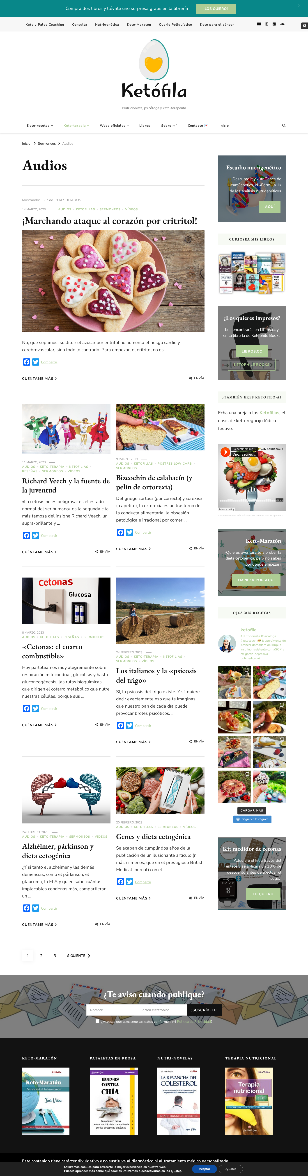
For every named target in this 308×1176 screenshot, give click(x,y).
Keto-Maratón (139, 24)
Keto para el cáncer (217, 24)
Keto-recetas (38, 125)
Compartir (49, 362)
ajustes (176, 1171)
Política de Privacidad (194, 1021)
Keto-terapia (75, 125)
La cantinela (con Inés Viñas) (233, 515)
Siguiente (76, 955)
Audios (64, 209)
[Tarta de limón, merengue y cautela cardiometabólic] (269, 752)
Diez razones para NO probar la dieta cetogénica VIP (278, 515)
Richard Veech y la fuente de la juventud (66, 485)
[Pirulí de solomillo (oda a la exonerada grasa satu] (234, 752)
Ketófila (154, 93)
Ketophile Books (252, 364)
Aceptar (204, 1169)
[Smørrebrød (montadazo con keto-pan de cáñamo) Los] (234, 682)
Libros (144, 125)
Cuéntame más (37, 378)
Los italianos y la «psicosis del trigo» (156, 675)
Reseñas (29, 471)
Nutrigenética (107, 24)
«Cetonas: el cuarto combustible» (52, 651)
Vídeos (131, 209)
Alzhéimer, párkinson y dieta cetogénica (58, 850)
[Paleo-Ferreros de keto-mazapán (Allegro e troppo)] (269, 787)
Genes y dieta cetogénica (153, 836)
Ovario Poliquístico (175, 24)
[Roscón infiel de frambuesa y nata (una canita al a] (234, 787)
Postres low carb (175, 464)
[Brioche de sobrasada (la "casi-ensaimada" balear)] (269, 717)
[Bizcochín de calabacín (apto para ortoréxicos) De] (269, 682)
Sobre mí (169, 125)
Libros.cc (252, 351)
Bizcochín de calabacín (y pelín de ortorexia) (154, 482)
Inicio (224, 125)
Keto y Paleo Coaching (44, 24)
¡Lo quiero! (263, 894)
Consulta (79, 24)
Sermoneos (110, 209)
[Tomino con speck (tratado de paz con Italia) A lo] (234, 717)
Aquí (270, 206)
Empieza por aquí (256, 580)
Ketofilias (85, 209)
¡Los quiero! (216, 8)
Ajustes (230, 1169)
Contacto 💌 (198, 125)
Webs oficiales (112, 125)
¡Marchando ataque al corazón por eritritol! (109, 220)
